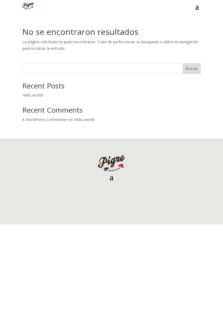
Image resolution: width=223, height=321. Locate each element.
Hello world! (32, 95)
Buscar (191, 68)
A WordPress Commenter (44, 119)
